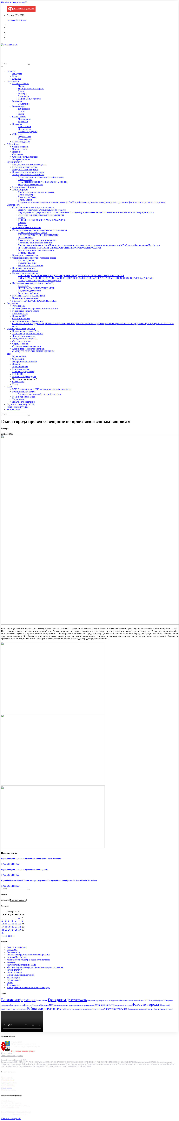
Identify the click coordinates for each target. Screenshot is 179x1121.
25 (6, 930)
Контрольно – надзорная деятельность (36, 250)
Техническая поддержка (12, 1055)
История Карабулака (27, 131)
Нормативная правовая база (25, 331)
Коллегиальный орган (28, 293)
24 (3, 930)
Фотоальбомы (19, 116)
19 (9, 927)
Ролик (21, 114)
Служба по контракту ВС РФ (21, 404)
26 (9, 930)
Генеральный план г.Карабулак (32, 232)
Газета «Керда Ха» (21, 141)
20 (13, 927)
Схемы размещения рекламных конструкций (39, 280)
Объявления (18, 381)
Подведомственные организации (28, 172)
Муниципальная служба (23, 392)
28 (16, 930)
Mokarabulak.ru (11, 52)
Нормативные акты (27, 263)
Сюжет (21, 111)
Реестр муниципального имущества (29, 164)
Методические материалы (30, 184)
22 (19, 927)
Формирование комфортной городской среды (34, 258)
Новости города (14, 972)
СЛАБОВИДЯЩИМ (23, 8)
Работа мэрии (24, 126)
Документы (12, 303)
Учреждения (18, 399)
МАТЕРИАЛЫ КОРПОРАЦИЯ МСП (36, 288)
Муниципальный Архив (24, 187)
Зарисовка (23, 121)
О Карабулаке (13, 144)
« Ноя (4, 936)
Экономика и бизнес (166, 1009)
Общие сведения (20, 147)
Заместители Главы (27, 197)
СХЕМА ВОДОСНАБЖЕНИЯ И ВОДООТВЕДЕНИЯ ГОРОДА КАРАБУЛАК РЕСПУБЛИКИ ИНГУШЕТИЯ (71, 275)
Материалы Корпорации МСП (21, 965)
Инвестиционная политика (25, 298)
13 (13, 923)
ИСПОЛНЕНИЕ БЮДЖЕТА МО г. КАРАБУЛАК (41, 220)
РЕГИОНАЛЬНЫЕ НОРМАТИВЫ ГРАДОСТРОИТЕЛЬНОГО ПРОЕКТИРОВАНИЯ (59, 248)
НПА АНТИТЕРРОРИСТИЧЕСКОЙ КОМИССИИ (43, 182)
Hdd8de (15, 864)
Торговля (22, 225)
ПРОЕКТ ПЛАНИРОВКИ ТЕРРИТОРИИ (38, 235)
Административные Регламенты (27, 321)
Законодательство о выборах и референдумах (39, 394)
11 (6, 923)
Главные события (20, 83)
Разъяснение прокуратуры (24, 167)
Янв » (11, 936)
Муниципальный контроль (31, 88)
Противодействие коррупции (21, 328)
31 (3, 933)
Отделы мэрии (25, 200)
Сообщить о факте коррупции (26, 346)
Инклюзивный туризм (17, 407)
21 (16, 927)
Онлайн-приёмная (21, 318)
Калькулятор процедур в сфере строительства (28, 960)
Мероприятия (24, 119)
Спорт (15, 76)
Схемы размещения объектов (26, 273)
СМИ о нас (17, 134)
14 (16, 923)
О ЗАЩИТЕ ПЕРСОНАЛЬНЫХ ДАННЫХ (33, 351)
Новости (11, 71)
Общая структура (26, 194)
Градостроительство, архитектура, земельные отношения (39, 230)
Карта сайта (6, 1053)
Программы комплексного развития (35, 242)
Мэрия (21, 86)
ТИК (9, 354)
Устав (15, 384)
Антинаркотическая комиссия (26, 227)
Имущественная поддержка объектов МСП (33, 283)
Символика (17, 154)
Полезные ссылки (26, 253)
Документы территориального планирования (28, 954)
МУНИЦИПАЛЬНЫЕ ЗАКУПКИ (28, 296)
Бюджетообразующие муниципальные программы (42, 210)
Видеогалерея (18, 106)
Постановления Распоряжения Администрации (35, 308)
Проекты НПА (19, 316)
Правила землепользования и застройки (37, 240)
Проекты (22, 222)
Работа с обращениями (23, 371)
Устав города (18, 306)
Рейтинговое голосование (30, 265)
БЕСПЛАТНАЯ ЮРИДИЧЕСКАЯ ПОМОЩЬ (34, 301)
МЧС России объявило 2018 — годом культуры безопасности (41, 389)
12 (9, 923)
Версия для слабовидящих (23, 1051)
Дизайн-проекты (26, 260)
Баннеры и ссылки (21, 369)
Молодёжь (17, 73)
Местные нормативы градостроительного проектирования (35, 967)
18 (6, 927)
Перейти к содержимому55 (14, 2)
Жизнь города (24, 129)
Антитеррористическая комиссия (28, 174)
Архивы (5, 900)
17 (3, 927)
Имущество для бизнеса (29, 290)
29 (19, 930)
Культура (16, 78)
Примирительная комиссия (25, 255)
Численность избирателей (24, 379)
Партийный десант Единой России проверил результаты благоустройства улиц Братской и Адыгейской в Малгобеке (49, 880)
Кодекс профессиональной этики (28, 349)
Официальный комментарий (20, 975)
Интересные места (21, 159)
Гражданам (12, 949)
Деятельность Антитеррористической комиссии (41, 177)
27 (13, 930)
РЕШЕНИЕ (17, 374)
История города (19, 149)
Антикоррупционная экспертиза (27, 333)
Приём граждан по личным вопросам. (36, 192)
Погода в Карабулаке (17, 20)
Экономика (23, 96)
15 (19, 923)
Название (16, 152)
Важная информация (17, 947)
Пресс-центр (13, 81)
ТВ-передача (24, 109)
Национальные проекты (29, 99)
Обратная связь (25, 179)
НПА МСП (23, 285)
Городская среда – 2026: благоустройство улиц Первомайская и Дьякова (31, 858)
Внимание (17, 101)
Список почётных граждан (25, 157)
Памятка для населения (23, 402)
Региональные (25, 139)
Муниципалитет (14, 162)
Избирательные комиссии (24, 361)
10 (3, 923)
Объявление (24, 104)
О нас (9, 386)
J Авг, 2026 (6, 864)
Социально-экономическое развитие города (33, 207)
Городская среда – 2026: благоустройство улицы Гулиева (24, 869)
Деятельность (13, 205)
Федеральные (24, 136)
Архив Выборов (20, 366)
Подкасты (17, 124)
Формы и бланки (20, 344)
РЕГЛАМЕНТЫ (25, 237)
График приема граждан (23, 397)
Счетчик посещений (11, 1118)
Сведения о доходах (21, 341)
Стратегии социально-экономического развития (41, 215)
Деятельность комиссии (23, 336)
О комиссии (18, 359)
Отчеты (21, 217)
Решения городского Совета (25, 311)
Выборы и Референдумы (24, 376)
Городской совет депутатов (25, 169)
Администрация (20, 189)
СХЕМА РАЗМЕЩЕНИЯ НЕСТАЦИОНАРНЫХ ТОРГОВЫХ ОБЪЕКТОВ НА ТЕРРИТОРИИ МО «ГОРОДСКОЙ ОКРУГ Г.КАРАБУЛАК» (86, 278)
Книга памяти (13, 409)
